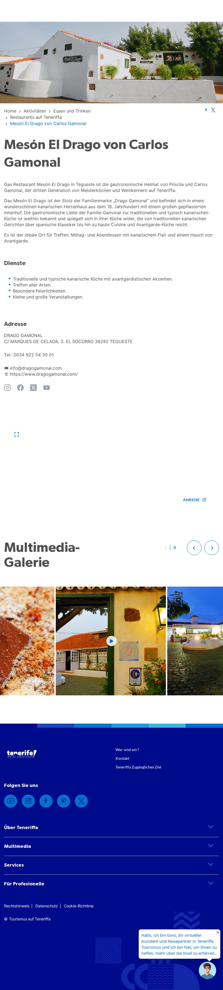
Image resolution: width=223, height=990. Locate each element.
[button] (16, 434)
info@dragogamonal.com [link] (36, 368)
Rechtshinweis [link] (16, 906)
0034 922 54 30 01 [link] (34, 354)
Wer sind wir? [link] (127, 749)
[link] (10, 111)
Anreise (191, 499)
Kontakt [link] (122, 758)
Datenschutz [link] (46, 906)
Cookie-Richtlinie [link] (79, 906)
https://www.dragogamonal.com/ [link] (44, 374)
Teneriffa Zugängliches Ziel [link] (138, 767)
